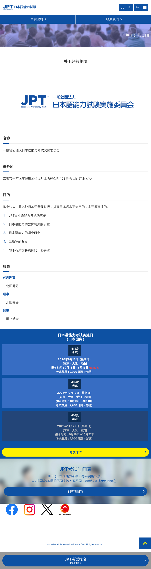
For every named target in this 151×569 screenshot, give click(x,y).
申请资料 (38, 19)
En (129, 7)
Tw (137, 7)
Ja (122, 7)
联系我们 (114, 19)
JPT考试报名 (75, 560)
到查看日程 (75, 491)
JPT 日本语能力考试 (19, 7)
